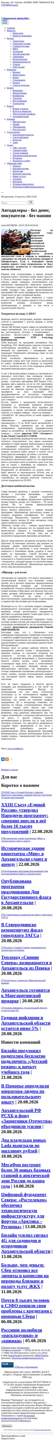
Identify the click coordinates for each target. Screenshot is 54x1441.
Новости (11, 30)
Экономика (18, 56)
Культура (17, 140)
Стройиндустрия (21, 46)
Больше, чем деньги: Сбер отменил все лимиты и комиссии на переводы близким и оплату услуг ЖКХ (25, 1275)
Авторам (17, 179)
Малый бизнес (20, 93)
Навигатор (18, 33)
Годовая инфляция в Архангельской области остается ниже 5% (25, 1023)
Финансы (11, 69)
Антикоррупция (21, 116)
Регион (10, 38)
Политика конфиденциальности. (28, 1358)
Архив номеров (20, 153)
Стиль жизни (13, 132)
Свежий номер (20, 150)
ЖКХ (15, 49)
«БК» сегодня (19, 148)
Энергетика (18, 41)
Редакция (17, 158)
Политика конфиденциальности (28, 187)
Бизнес (10, 88)
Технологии (18, 103)
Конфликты (18, 95)
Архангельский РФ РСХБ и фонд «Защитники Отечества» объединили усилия (26, 1118)
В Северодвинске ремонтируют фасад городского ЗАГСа (22, 930)
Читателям (18, 171)
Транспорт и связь (22, 43)
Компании (18, 90)
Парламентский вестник (25, 155)
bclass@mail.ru (15, 1355)
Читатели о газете (21, 161)
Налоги (16, 82)
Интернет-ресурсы (22, 174)
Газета (10, 145)
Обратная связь (14, 163)
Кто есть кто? (19, 129)
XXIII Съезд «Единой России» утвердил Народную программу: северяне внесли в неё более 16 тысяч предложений (24, 818)
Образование (19, 127)
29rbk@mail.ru (41, 1355)
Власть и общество (22, 111)
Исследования (20, 101)
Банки (16, 77)
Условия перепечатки (23, 184)
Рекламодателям (21, 168)
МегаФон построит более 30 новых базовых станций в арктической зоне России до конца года (26, 1175)
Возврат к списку (9, 769)
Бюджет (16, 72)
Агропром (18, 51)
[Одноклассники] (7, 759)
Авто (15, 142)
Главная (11, 28)
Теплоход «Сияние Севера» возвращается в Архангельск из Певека (26, 963)
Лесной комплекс (21, 54)
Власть (10, 106)
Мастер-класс (19, 121)
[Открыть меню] (4, 22)
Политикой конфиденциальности (18, 1416)
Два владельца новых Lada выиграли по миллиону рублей (23, 1145)
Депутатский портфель (24, 114)
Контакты (17, 181)
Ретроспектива (20, 59)
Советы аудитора (21, 85)
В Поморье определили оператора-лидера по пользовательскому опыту (25, 1093)
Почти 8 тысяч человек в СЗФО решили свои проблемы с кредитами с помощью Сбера (26, 1308)
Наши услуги (19, 176)
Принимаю (6, 1426)
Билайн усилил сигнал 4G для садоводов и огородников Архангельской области (25, 1243)
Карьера (11, 119)
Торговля (17, 98)
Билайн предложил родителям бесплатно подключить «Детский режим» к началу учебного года (24, 1061)
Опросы (17, 166)
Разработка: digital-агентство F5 (43, 1430)
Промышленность (21, 62)
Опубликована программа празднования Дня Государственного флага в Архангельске (26, 891)
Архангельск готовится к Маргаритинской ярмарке (25, 995)
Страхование (19, 80)
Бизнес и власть (20, 108)
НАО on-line (19, 67)
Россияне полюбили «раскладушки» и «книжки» (21, 1335)
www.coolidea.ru (15, 748)
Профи (16, 124)
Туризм (16, 64)
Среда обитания (20, 137)
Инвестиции (19, 75)
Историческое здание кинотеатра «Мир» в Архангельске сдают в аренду (24, 856)
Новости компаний (22, 36)
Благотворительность (23, 134)
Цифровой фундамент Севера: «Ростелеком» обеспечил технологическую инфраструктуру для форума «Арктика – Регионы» (24, 1210)
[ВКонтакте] (3, 759)
